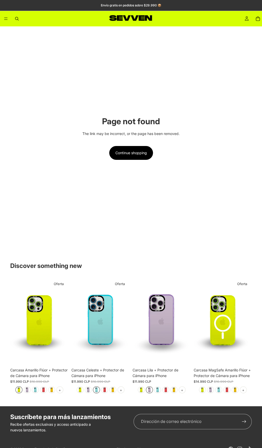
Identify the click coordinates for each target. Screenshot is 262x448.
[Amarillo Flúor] (19, 390)
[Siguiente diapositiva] (62, 321)
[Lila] (27, 390)
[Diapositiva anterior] (15, 321)
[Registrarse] (244, 421)
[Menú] (6, 19)
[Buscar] (17, 18)
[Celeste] (35, 390)
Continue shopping (131, 153)
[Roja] (43, 390)
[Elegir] (60, 357)
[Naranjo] (51, 390)
